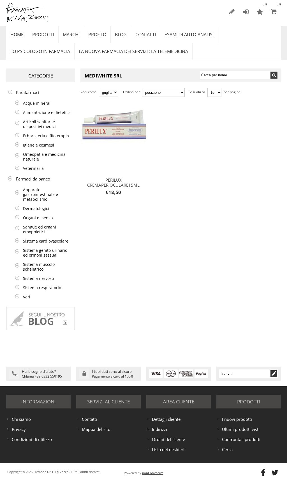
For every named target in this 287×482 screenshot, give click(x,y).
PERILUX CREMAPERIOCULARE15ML (111, 125)
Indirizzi (159, 429)
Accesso (245, 11)
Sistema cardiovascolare (45, 241)
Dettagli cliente (166, 419)
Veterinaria (33, 168)
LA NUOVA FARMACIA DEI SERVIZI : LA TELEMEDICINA (133, 51)
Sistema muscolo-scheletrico (39, 267)
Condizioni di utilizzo (32, 439)
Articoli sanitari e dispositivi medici (39, 124)
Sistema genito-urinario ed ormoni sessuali (45, 253)
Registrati (231, 11)
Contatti (145, 34)
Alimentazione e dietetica (47, 112)
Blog (121, 34)
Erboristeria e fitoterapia (46, 135)
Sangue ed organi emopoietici (39, 229)
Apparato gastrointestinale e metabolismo (40, 194)
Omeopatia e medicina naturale (44, 157)
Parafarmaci (27, 92)
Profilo (97, 34)
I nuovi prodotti (237, 419)
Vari (26, 297)
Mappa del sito (96, 429)
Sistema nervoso (38, 278)
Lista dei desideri (168, 449)
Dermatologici (36, 208)
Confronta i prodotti (241, 439)
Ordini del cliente (168, 439)
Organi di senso (38, 217)
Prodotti (43, 34)
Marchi (71, 34)
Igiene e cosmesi (38, 145)
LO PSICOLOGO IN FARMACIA (40, 51)
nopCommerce (152, 473)
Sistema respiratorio (42, 287)
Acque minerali (37, 103)
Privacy (19, 429)
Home (17, 34)
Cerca (227, 449)
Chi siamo (21, 419)
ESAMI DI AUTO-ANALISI (189, 34)
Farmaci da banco (33, 179)
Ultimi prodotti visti (241, 429)
